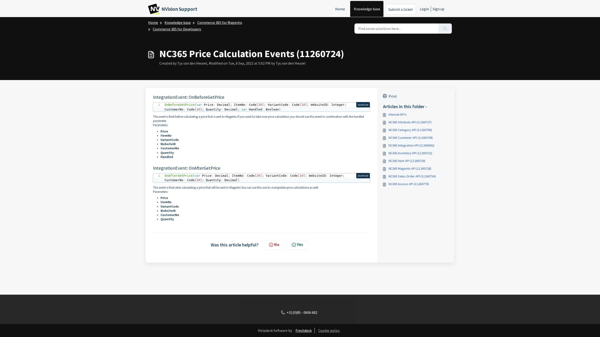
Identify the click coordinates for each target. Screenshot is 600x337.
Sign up (438, 9)
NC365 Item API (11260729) (407, 161)
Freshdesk (304, 330)
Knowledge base (367, 9)
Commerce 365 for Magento (219, 22)
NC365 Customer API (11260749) (411, 138)
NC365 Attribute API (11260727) (410, 122)
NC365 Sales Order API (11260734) (412, 176)
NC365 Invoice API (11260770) (409, 184)
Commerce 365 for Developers (177, 29)
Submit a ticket (400, 9)
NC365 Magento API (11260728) (410, 168)
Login (424, 9)
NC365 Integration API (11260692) (411, 145)
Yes (300, 244)
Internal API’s (398, 114)
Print (393, 96)
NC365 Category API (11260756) (410, 130)
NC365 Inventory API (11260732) (410, 153)
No (276, 244)
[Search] (445, 28)
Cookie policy (329, 330)
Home (340, 9)
